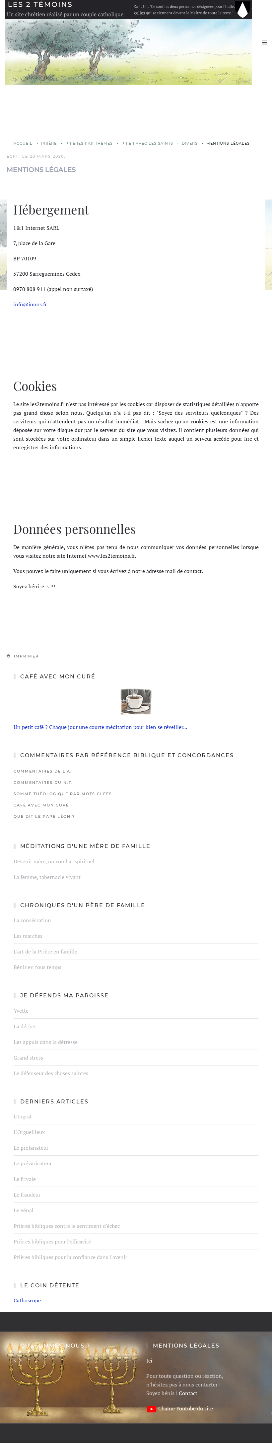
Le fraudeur (27, 1194)
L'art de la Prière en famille (45, 951)
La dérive (24, 1026)
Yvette (21, 1010)
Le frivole (25, 1179)
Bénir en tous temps (37, 967)
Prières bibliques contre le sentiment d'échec (67, 1225)
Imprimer (25, 656)
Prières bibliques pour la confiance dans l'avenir (70, 1257)
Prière (49, 143)
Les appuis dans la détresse (46, 1042)
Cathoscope (27, 1300)
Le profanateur (31, 1147)
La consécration (32, 920)
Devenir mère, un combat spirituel (54, 861)
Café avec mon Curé (41, 805)
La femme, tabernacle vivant (47, 877)
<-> (18, 1360)
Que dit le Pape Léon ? (44, 816)
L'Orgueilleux (29, 1132)
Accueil (23, 143)
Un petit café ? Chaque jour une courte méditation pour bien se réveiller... (100, 727)
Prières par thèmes (89, 143)
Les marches (28, 935)
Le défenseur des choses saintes (51, 1073)
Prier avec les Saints (147, 143)
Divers (190, 143)
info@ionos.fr (30, 304)
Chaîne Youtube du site (185, 1408)
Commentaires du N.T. (43, 782)
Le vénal (24, 1210)
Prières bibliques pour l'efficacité (52, 1241)
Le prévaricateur (33, 1163)
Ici (149, 1360)
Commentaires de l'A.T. (45, 771)
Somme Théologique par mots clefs (63, 794)
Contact (188, 1393)
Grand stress (28, 1057)
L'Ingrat (23, 1116)
